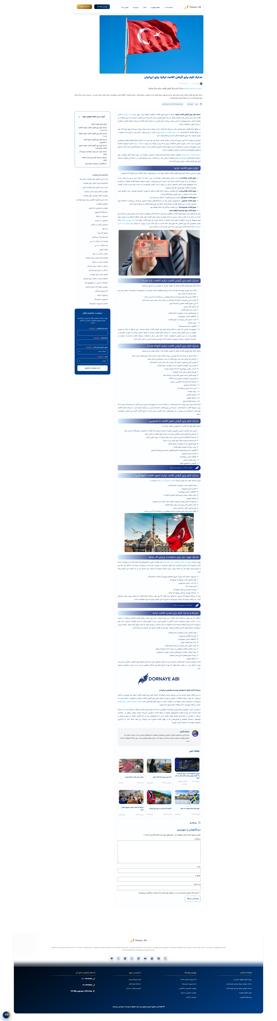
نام (199, 867)
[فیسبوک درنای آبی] (158, 958)
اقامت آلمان (103, 249)
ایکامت (198, 621)
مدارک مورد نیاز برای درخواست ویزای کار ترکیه (93, 153)
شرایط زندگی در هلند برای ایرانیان (95, 278)
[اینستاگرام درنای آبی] (118, 958)
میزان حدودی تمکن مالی (97, 347)
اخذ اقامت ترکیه (139, 143)
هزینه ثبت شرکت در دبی (99, 241)
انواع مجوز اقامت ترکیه (99, 124)
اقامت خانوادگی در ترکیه (166, 480)
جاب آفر (105, 229)
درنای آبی (198, 88)
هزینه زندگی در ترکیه (100, 262)
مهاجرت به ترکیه (130, 114)
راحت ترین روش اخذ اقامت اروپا (162, 777)
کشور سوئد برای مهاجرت (99, 274)
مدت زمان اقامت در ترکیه (169, 132)
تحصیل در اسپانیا (101, 220)
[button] (79, 117)
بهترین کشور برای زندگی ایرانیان (96, 191)
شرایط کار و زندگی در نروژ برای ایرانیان (160, 808)
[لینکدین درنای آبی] (138, 958)
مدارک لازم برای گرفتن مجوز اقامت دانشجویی (95, 141)
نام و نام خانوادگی (99, 328)
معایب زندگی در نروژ (100, 253)
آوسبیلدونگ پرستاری (100, 237)
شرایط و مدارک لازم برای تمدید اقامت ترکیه (94, 158)
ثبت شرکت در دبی (101, 245)
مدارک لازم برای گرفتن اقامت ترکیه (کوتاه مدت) (93, 134)
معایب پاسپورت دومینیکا (98, 303)
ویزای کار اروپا (103, 233)
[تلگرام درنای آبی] (125, 958)
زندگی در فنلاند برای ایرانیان (97, 266)
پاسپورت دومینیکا (101, 299)
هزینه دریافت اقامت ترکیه (131, 701)
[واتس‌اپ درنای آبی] (131, 958)
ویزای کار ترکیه (185, 562)
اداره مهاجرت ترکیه (128, 220)
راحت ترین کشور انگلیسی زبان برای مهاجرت (92, 200)
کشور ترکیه (189, 88)
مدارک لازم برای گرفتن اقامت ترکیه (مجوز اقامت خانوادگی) (93, 146)
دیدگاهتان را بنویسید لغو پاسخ (96, 163)
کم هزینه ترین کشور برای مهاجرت (95, 183)
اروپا (197, 104)
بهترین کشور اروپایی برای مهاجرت (95, 195)
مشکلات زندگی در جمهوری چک (96, 283)
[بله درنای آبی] (111, 958)
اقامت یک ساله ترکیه (170, 562)
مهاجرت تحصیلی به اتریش (98, 208)
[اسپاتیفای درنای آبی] (152, 958)
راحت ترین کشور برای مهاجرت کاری (95, 187)
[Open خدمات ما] (165, 7)
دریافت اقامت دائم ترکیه (191, 155)
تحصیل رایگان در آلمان (99, 224)
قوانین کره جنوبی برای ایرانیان (97, 258)
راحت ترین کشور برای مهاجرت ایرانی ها (94, 179)
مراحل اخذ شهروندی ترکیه (182, 605)
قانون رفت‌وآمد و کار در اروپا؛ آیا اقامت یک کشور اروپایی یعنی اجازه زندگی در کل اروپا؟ (187, 776)
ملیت (103, 357)
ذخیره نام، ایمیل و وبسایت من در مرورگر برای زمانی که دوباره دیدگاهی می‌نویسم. (168, 893)
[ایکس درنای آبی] (165, 958)
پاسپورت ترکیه (102, 295)
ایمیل (198, 875)
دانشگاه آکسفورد (101, 212)
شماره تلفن (101, 338)
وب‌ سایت (197, 884)
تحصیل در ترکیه (102, 216)
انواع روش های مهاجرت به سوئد (189, 808)
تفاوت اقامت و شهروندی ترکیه (181, 467)
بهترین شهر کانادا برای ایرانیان (96, 287)
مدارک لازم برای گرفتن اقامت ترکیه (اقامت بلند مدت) (92, 129)
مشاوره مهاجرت (102, 204)
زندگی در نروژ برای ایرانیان (98, 270)
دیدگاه (197, 839)
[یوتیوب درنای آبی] (145, 958)
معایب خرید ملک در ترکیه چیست (134, 777)
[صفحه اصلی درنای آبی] (192, 7)
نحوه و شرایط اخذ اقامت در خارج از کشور (172, 104)
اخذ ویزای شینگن (101, 291)
